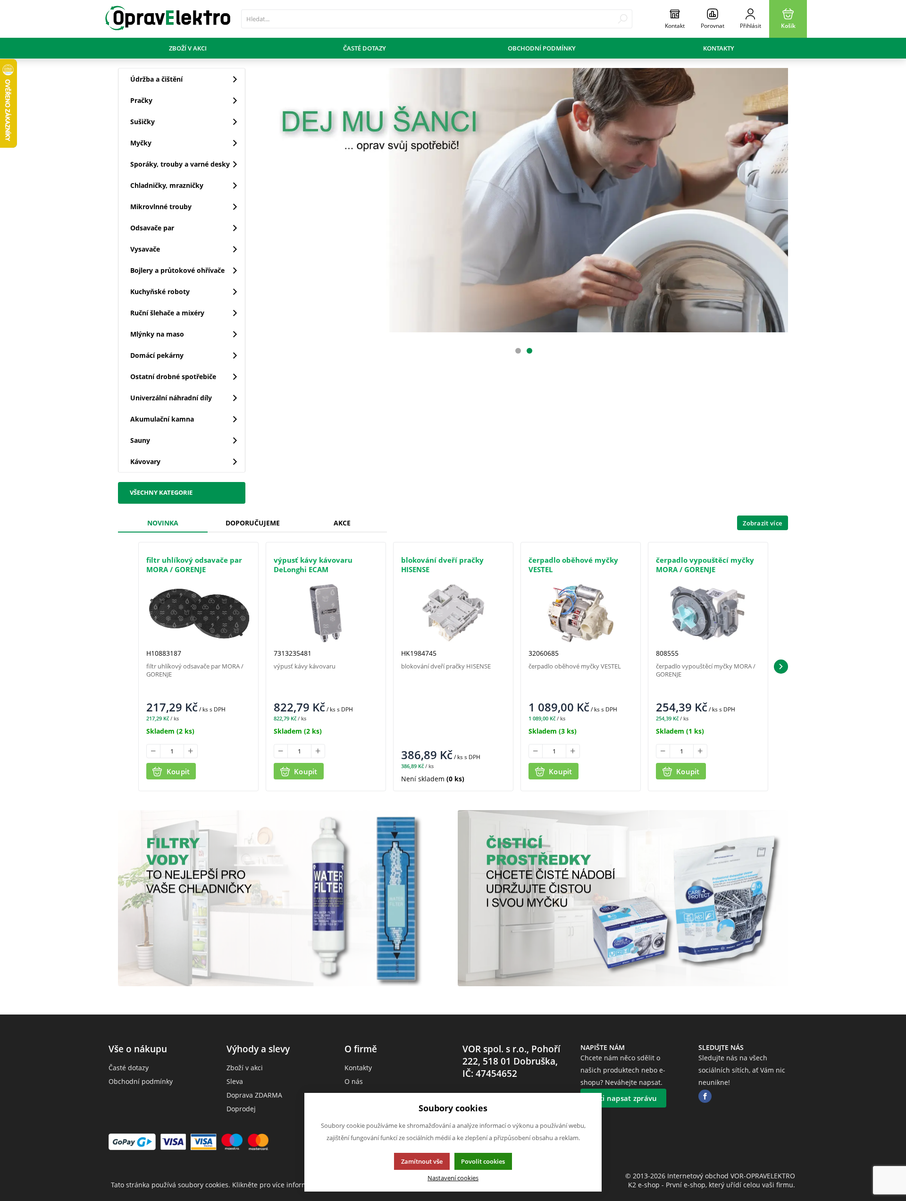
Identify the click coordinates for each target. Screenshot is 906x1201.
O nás (353, 1081)
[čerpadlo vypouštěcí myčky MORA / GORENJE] (708, 613)
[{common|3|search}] (623, 18)
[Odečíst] (153, 751)
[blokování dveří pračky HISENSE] (453, 613)
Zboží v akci (188, 48)
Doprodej (241, 1108)
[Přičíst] (191, 751)
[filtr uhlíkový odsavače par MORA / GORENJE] (198, 613)
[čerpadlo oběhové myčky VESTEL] (580, 613)
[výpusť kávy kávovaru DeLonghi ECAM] (326, 613)
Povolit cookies (483, 1161)
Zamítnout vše (422, 1161)
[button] (781, 667)
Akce (342, 522)
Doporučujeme (253, 522)
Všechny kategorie (161, 492)
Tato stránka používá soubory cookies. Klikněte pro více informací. (215, 1184)
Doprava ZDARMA (254, 1095)
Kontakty (718, 48)
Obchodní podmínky (542, 48)
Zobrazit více (762, 523)
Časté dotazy (364, 48)
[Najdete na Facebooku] (705, 1096)
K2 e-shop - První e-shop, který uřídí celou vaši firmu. (711, 1184)
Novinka (162, 522)
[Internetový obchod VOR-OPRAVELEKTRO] (167, 19)
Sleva (234, 1081)
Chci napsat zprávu (623, 1098)
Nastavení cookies (453, 1178)
